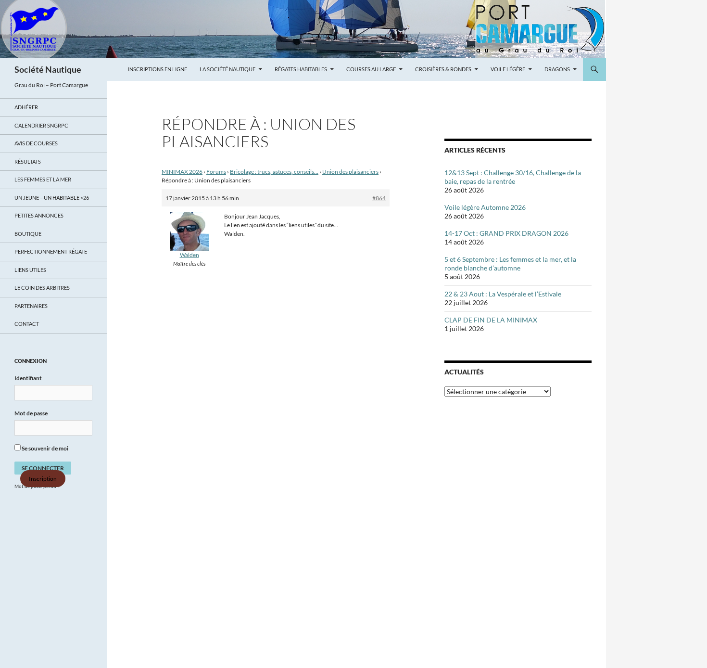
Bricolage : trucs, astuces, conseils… (274, 171)
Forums (216, 171)
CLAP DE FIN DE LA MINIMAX (490, 320)
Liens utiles (30, 270)
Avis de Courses (36, 143)
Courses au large (371, 69)
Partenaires (31, 306)
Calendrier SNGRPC (41, 125)
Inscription (43, 478)
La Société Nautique (227, 69)
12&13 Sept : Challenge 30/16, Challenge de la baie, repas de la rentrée (512, 176)
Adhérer (26, 107)
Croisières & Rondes (443, 69)
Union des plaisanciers (350, 171)
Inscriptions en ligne (157, 69)
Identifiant (28, 378)
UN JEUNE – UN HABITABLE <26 (51, 197)
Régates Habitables (301, 69)
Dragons (557, 69)
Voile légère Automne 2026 (485, 207)
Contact (26, 324)
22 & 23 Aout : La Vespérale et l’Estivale (502, 294)
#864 (379, 198)
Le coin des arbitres (42, 287)
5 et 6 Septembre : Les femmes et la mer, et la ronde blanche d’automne (510, 263)
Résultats (27, 161)
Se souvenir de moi (44, 448)
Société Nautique (47, 69)
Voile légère (508, 69)
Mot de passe (31, 413)
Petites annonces (38, 215)
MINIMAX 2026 (182, 171)
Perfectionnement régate (50, 251)
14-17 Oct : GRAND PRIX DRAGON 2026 (506, 233)
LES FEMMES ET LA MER (42, 179)
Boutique (27, 234)
